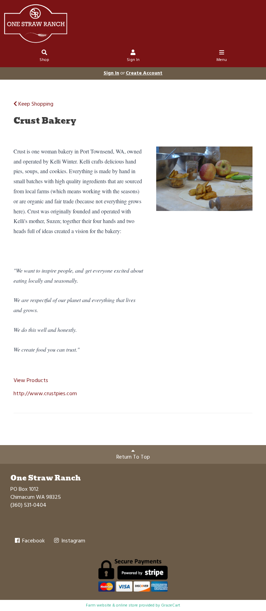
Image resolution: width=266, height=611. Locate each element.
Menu (221, 59)
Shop (44, 59)
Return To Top (133, 457)
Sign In (133, 59)
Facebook (33, 541)
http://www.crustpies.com (45, 393)
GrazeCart (170, 605)
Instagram (72, 541)
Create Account (144, 73)
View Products (31, 380)
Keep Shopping (35, 104)
